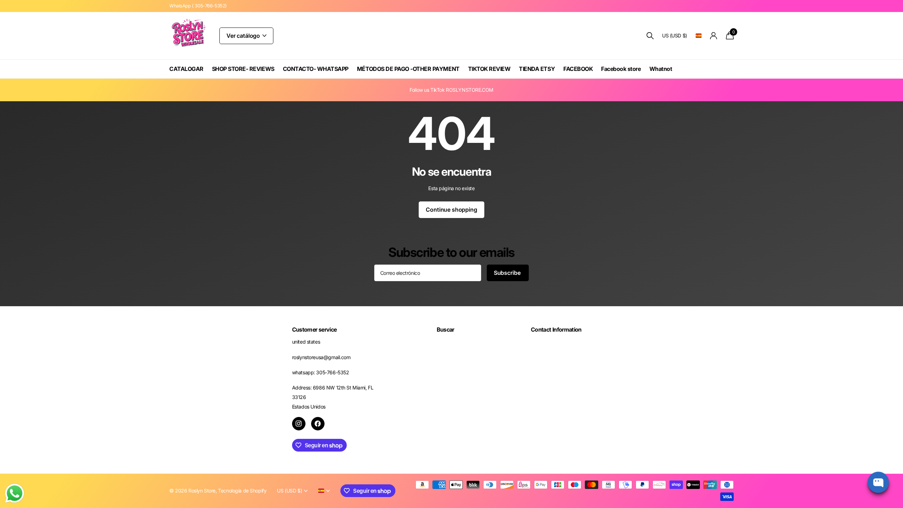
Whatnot (660, 68)
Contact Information (556, 329)
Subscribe (508, 272)
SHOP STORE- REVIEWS (243, 68)
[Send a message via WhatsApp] (15, 493)
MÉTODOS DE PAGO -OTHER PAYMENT (408, 68)
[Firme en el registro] (713, 36)
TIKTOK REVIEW (489, 68)
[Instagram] (298, 423)
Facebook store (621, 68)
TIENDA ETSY (537, 68)
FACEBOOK (578, 68)
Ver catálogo (243, 35)
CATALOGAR (186, 68)
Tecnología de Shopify (242, 491)
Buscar (445, 329)
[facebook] (318, 423)
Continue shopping (451, 209)
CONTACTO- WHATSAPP (316, 68)
